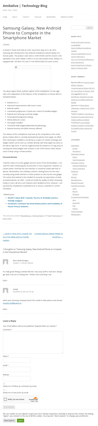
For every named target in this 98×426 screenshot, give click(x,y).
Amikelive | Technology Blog (25, 6)
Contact (26, 17)
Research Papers (67, 17)
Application (75, 146)
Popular (38, 17)
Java (74, 200)
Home (5, 17)
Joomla (75, 148)
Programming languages (80, 197)
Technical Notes (38, 216)
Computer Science (77, 163)
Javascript (76, 203)
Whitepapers (51, 17)
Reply (5, 280)
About (14, 17)
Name (6, 356)
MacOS (75, 191)
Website (6, 375)
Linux (74, 189)
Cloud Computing (79, 168)
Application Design (77, 154)
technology (57, 216)
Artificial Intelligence (80, 166)
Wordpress (77, 151)
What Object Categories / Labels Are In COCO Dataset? (82, 108)
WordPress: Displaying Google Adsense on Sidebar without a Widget (82, 100)
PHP (74, 206)
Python (75, 209)
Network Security (77, 183)
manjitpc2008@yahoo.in (12, 303)
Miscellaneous (26, 216)
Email (5, 365)
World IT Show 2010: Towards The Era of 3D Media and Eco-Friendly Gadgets (17, 236)
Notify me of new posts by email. (16, 392)
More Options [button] (9, 420)
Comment (7, 329)
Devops (74, 177)
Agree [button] (20, 420)
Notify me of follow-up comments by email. (20, 386)
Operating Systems (78, 186)
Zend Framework (79, 160)
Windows (76, 194)
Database (74, 171)
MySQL (75, 174)
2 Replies (6, 44)
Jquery (75, 157)
